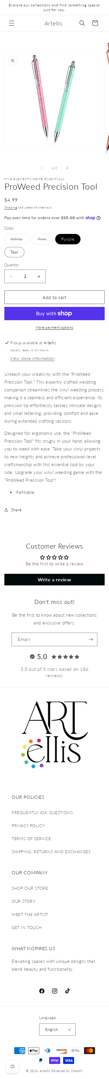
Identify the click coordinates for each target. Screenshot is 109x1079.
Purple (67, 239)
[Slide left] (41, 168)
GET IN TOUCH (27, 927)
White (16, 239)
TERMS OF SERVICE (31, 838)
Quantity (11, 265)
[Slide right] (67, 168)
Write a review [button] (54, 579)
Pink (42, 239)
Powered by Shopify (67, 1071)
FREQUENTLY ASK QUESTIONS (42, 812)
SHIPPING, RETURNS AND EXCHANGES (51, 851)
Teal (14, 252)
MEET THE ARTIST (30, 914)
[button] (11, 23)
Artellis (45, 1071)
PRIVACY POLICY (28, 825)
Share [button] (16, 509)
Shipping (10, 207)
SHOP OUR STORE (30, 888)
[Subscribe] (90, 639)
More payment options (55, 327)
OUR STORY (23, 901)
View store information (32, 358)
